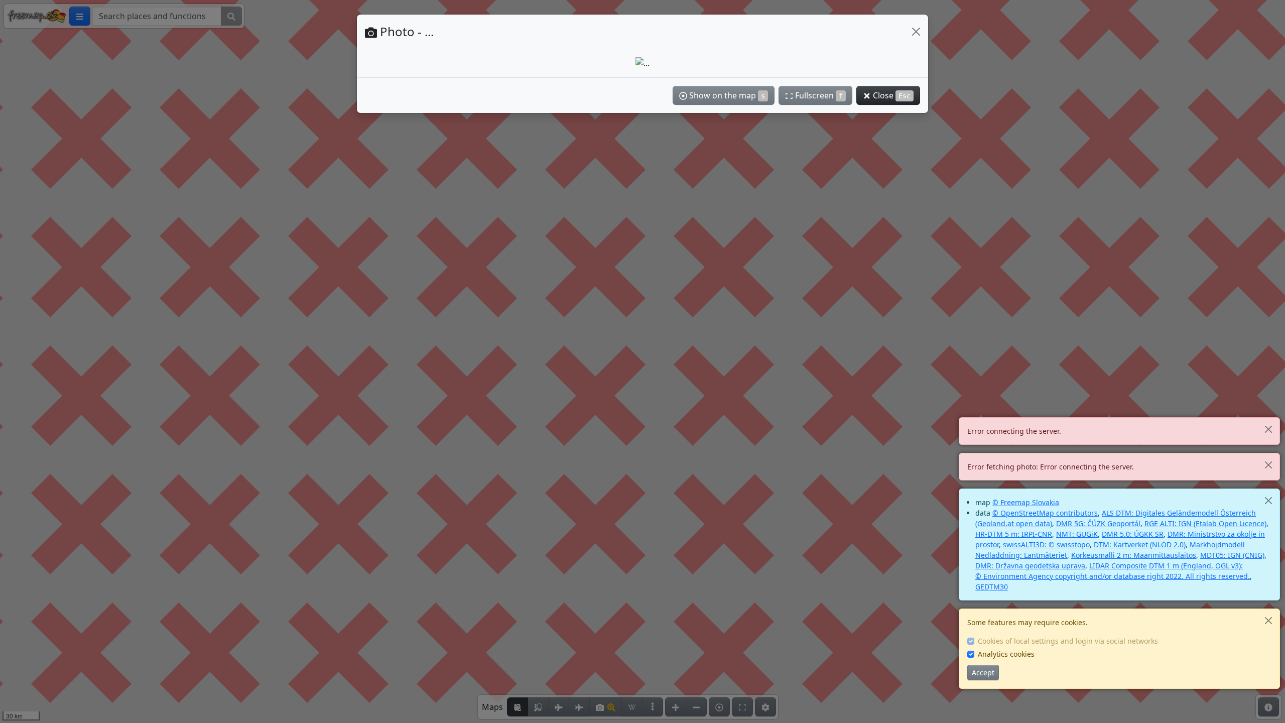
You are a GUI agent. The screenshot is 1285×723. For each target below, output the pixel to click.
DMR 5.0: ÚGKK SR (1133, 534)
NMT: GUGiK (1077, 534)
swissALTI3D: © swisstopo (1046, 544)
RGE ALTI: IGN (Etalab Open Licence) (1205, 523)
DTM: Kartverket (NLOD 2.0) (1140, 544)
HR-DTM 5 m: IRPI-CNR (1013, 534)
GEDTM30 (991, 586)
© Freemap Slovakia (1025, 502)
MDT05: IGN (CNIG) (1232, 555)
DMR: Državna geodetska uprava (1030, 565)
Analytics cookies (1006, 654)
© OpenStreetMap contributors (1045, 513)
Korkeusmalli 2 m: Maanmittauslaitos (1133, 555)
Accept (983, 672)
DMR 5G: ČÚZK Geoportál (1098, 523)
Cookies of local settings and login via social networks (1068, 641)
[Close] (1268, 429)
